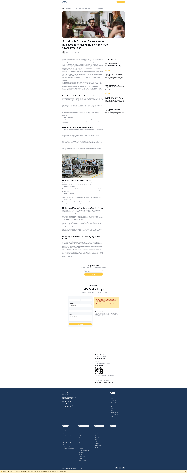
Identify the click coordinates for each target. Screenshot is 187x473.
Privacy (74, 468)
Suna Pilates (97, 433)
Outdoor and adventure (84, 450)
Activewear (81, 435)
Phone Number (71, 308)
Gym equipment (82, 456)
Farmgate (97, 443)
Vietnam (112, 430)
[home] (64, 2)
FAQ (112, 416)
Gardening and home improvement (83, 440)
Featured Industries (115, 414)
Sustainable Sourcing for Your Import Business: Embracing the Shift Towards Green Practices (84, 8)
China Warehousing (67, 444)
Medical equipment (83, 446)
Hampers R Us (98, 445)
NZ (79, 468)
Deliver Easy (97, 439)
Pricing (102, 1)
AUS (77, 468)
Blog (63, 8)
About (93, 1)
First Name (71, 297)
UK (81, 468)
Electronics (81, 452)
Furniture (81, 448)
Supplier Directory (114, 412)
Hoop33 (96, 441)
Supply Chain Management (68, 430)
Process (112, 406)
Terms (72, 468)
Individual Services (115, 400)
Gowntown (97, 430)
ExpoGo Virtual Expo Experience (69, 438)
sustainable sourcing (94, 249)
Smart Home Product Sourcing (85, 430)
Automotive (81, 444)
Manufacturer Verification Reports (68, 436)
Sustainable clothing (83, 431)
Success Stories (88, 1)
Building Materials (82, 460)
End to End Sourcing (115, 398)
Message (70, 314)
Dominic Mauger (69, 52)
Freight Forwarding (67, 446)
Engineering (81, 437)
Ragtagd (96, 431)
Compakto (97, 437)
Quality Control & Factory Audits (69, 440)
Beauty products (82, 442)
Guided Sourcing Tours (67, 442)
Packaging (81, 454)
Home (112, 396)
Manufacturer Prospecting (68, 448)
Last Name (83, 297)
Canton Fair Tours (66, 431)
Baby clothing (82, 433)
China (112, 431)
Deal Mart (97, 435)
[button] (76, 1)
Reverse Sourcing (66, 433)
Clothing (80, 458)
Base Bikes (97, 447)
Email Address (71, 303)
